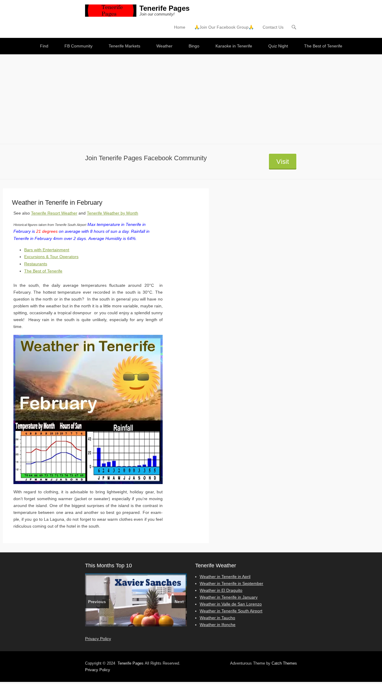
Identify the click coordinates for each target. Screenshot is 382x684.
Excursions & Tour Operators (51, 256)
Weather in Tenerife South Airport (231, 610)
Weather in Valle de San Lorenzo (231, 604)
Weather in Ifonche (217, 624)
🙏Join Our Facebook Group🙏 (224, 27)
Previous (97, 601)
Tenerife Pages (164, 8)
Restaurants (35, 263)
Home (179, 27)
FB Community (78, 46)
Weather (164, 46)
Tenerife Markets (124, 46)
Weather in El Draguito (221, 590)
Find (44, 46)
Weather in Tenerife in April (225, 576)
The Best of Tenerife (323, 46)
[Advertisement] (191, 99)
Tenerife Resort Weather (54, 213)
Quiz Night (278, 46)
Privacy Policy (98, 638)
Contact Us (273, 27)
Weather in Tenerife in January (229, 597)
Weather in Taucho (217, 617)
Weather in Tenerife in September (231, 583)
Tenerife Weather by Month (112, 213)
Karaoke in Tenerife (233, 46)
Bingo (194, 46)
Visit (282, 161)
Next (179, 601)
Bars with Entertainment (46, 249)
